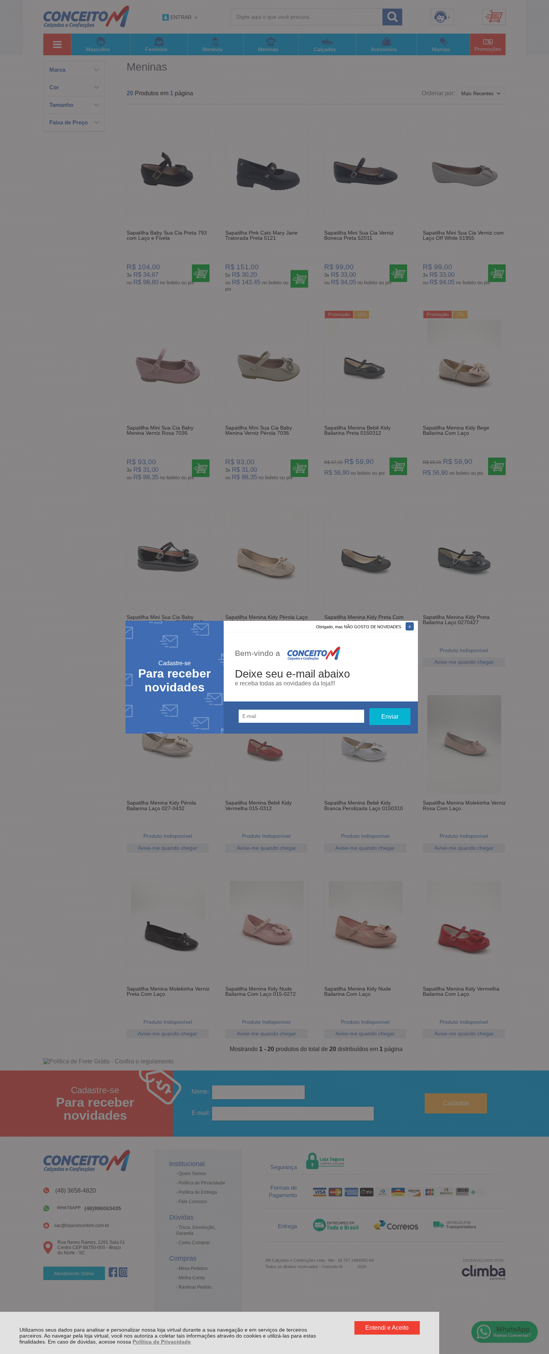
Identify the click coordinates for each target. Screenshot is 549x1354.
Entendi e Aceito (387, 1327)
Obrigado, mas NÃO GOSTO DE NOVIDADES (358, 627)
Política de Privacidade (162, 1342)
